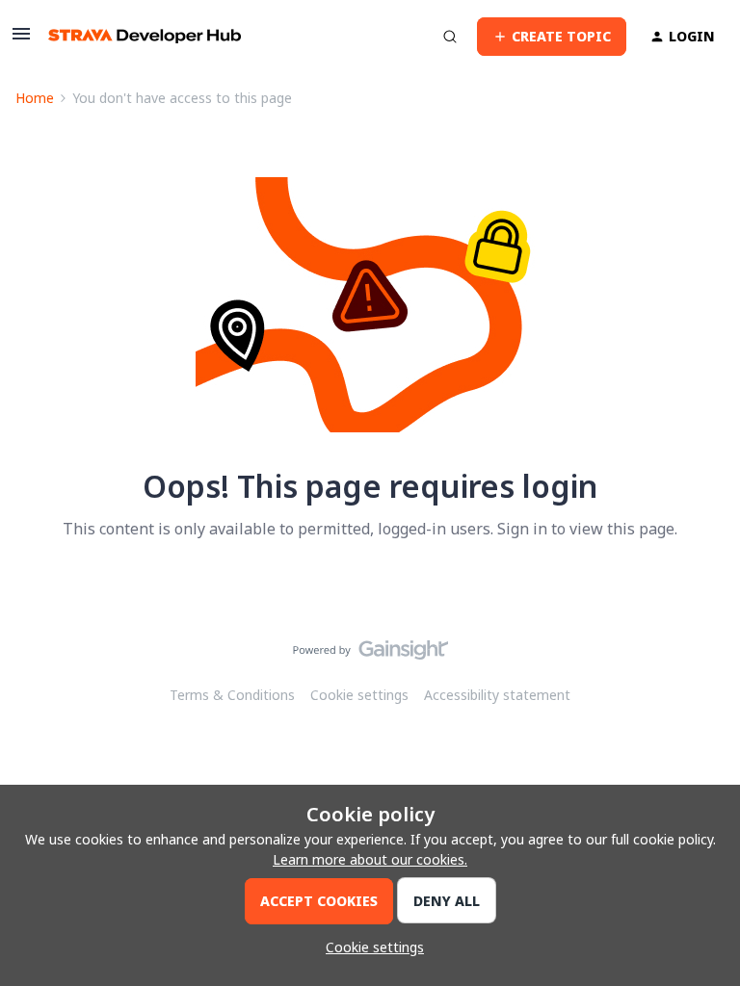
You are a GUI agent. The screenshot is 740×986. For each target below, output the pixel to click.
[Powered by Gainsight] (370, 654)
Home (34, 98)
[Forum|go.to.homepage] (144, 36)
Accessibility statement (497, 695)
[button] (21, 40)
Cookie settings (359, 695)
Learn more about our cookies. (370, 859)
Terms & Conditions (232, 695)
